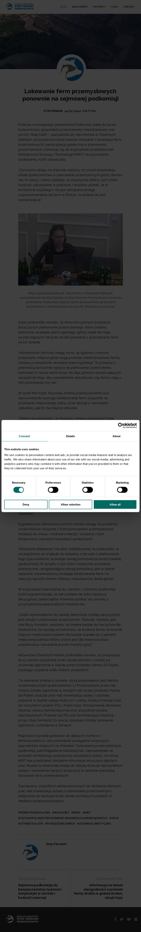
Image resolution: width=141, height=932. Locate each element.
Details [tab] (70, 436)
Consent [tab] (24, 436)
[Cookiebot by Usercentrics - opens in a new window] (121, 425)
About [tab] (117, 436)
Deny (26, 504)
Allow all (115, 504)
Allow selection (70, 504)
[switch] (53, 490)
